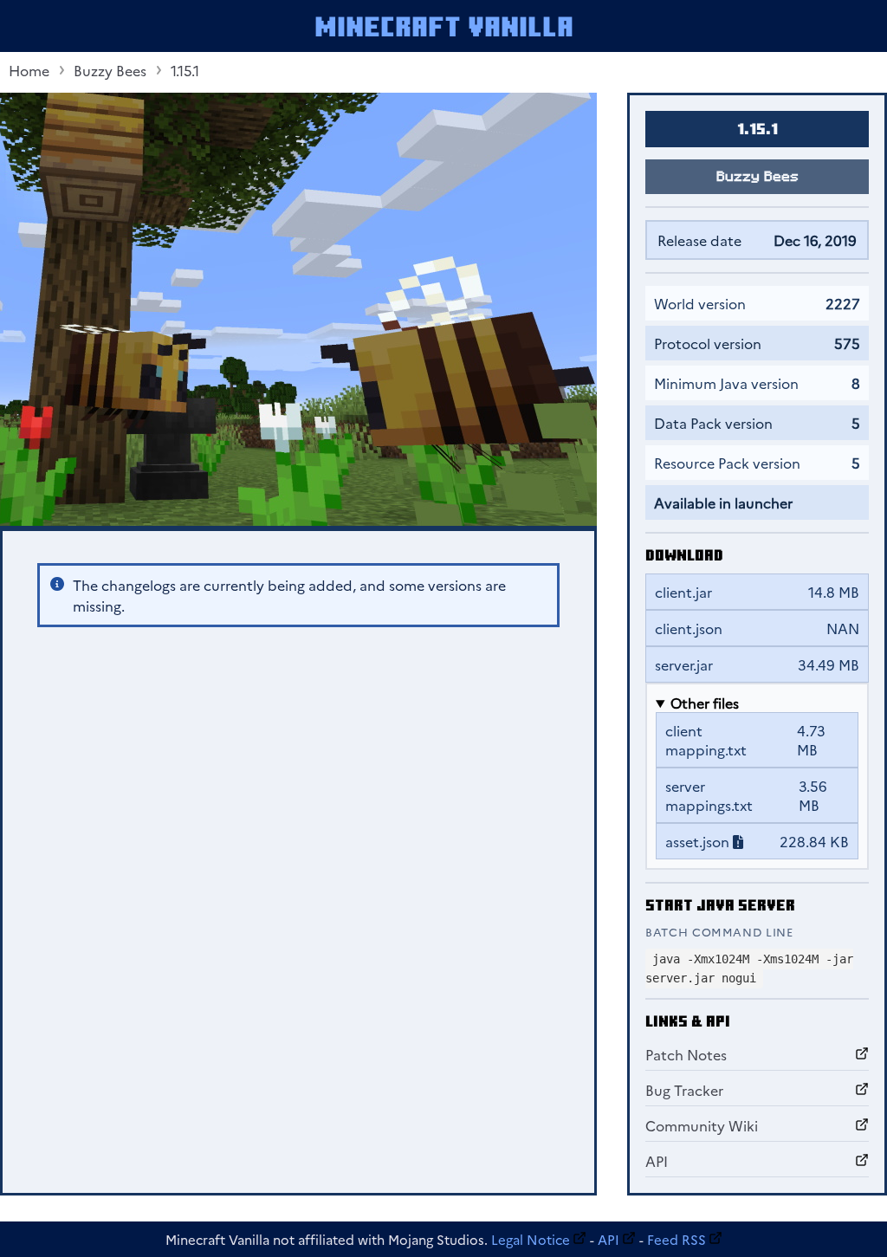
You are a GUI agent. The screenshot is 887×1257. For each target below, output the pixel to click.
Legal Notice (530, 1239)
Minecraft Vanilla (443, 26)
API (656, 1160)
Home (29, 70)
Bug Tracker (684, 1089)
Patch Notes (686, 1054)
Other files (704, 702)
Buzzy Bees (110, 70)
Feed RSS (676, 1239)
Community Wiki (701, 1125)
